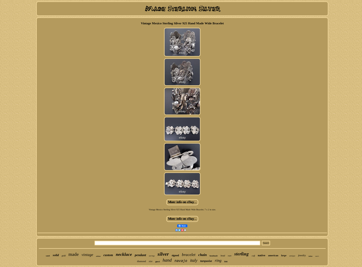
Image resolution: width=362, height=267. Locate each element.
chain (202, 255)
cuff (253, 256)
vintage (87, 255)
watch (48, 256)
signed (175, 255)
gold (64, 255)
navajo (180, 261)
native (261, 255)
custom (108, 255)
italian (311, 256)
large (283, 255)
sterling (241, 253)
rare (229, 256)
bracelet (188, 254)
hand (167, 260)
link (226, 261)
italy (193, 260)
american (273, 255)
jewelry (302, 255)
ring (218, 260)
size (151, 261)
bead (223, 255)
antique (292, 256)
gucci (157, 261)
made (73, 254)
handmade (214, 256)
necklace (124, 254)
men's (317, 256)
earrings (152, 256)
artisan (98, 256)
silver (163, 254)
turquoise (206, 261)
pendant (140, 255)
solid (56, 255)
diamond (141, 261)
